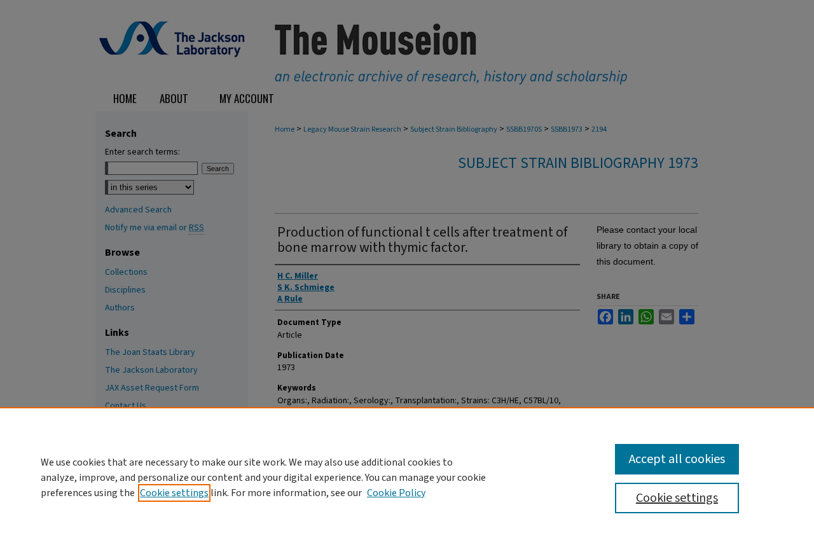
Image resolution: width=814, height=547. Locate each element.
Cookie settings (174, 493)
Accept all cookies (677, 459)
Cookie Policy (396, 493)
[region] (407, 477)
